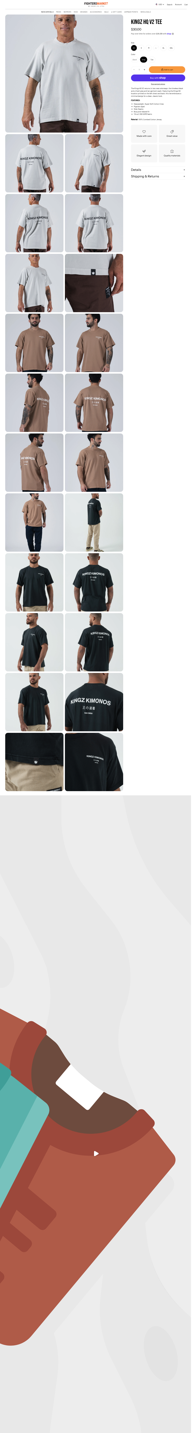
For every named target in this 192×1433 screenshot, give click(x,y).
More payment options (158, 84)
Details (136, 170)
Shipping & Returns (145, 176)
